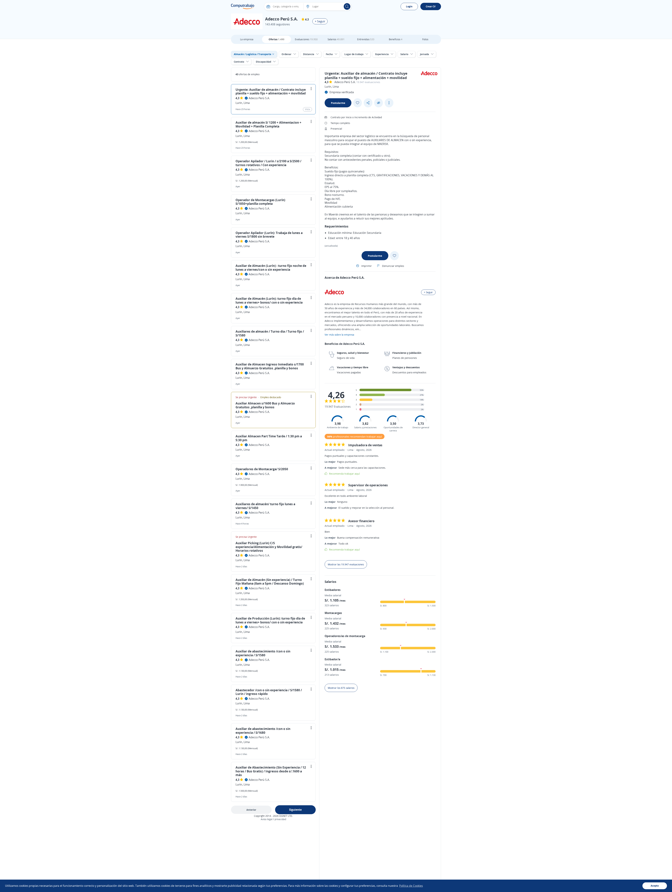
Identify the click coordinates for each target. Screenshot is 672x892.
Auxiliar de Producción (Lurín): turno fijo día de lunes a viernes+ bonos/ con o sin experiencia (270, 620)
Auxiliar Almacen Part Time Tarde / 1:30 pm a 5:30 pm (269, 438)
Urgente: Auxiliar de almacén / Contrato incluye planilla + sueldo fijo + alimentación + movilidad (271, 91)
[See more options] (389, 103)
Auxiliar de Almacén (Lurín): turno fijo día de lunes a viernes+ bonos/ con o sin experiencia (269, 300)
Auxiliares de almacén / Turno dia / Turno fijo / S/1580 (270, 333)
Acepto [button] (655, 885)
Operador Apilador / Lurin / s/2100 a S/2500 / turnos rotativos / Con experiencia (268, 163)
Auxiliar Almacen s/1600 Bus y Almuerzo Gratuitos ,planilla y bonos (265, 405)
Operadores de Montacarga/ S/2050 (262, 469)
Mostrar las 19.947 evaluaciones (346, 564)
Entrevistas (365, 39)
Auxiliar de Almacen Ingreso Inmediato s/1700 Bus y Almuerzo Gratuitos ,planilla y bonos (270, 366)
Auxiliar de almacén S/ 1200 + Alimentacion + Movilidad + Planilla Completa (268, 124)
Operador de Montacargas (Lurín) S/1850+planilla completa (260, 202)
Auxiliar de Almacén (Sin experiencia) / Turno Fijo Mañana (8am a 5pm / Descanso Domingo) (270, 582)
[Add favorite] (357, 102)
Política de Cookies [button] (411, 886)
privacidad (280, 819)
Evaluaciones (306, 39)
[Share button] (368, 102)
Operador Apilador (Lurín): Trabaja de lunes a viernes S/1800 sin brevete (269, 235)
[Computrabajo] (242, 6)
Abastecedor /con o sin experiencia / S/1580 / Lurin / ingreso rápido (269, 692)
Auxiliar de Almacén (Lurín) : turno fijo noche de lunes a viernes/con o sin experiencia (271, 268)
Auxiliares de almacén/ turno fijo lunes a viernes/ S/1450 (265, 506)
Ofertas (276, 39)
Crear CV (431, 6)
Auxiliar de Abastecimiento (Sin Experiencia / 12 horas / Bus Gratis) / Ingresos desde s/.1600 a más (271, 771)
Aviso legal (266, 819)
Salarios (336, 39)
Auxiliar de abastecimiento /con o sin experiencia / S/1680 (263, 731)
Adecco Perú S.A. (259, 98)
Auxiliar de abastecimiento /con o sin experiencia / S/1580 (263, 653)
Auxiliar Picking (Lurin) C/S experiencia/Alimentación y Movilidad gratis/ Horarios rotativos (269, 547)
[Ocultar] (378, 102)
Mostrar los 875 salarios (341, 688)
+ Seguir (320, 21)
